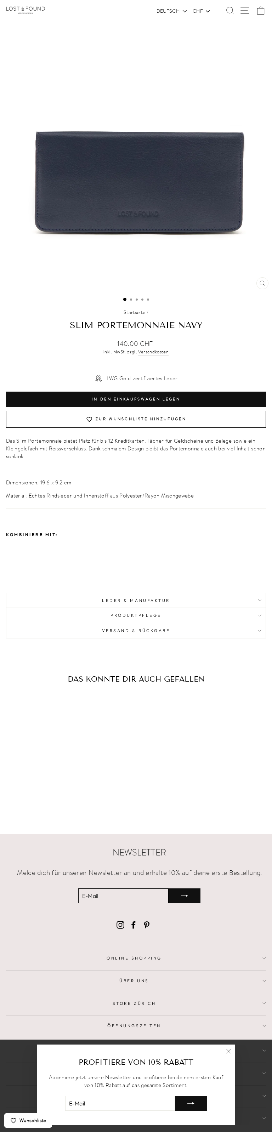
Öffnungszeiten (134, 1025)
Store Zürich (134, 1003)
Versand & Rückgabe (136, 630)
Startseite (135, 312)
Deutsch (168, 11)
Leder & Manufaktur (136, 600)
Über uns (134, 980)
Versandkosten (153, 352)
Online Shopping (134, 958)
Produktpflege (136, 615)
